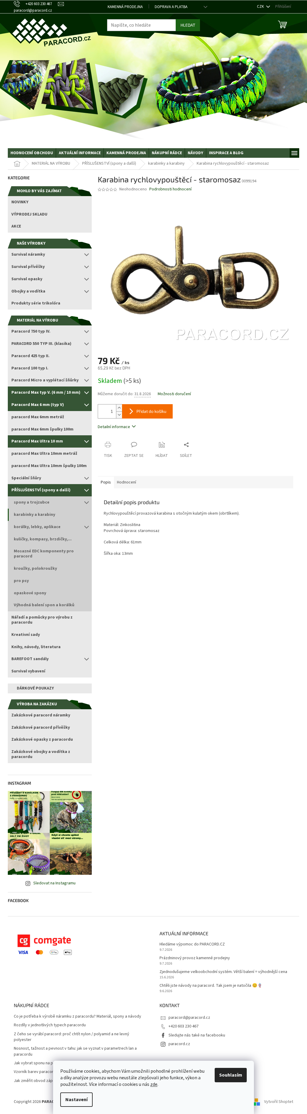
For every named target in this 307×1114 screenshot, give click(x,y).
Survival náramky (28, 254)
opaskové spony (30, 593)
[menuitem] (32, 153)
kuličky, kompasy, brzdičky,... (43, 539)
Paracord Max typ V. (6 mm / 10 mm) (45, 392)
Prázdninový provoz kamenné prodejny (194, 958)
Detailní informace (114, 427)
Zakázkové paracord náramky (40, 715)
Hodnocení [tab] (126, 482)
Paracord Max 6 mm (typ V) (37, 405)
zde (153, 1084)
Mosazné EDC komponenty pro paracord (44, 553)
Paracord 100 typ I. (29, 368)
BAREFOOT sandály (30, 659)
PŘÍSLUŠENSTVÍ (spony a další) (40, 490)
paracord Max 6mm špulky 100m (42, 429)
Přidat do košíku (151, 411)
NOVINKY (19, 202)
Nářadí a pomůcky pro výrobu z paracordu (42, 619)
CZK (261, 6)
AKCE (16, 226)
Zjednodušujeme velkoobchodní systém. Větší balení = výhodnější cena (223, 972)
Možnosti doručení (174, 394)
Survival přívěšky (28, 267)
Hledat (187, 25)
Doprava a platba (171, 7)
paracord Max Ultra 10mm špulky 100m (49, 466)
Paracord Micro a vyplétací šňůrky (45, 380)
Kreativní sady (25, 635)
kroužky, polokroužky (35, 569)
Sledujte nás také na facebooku (196, 1035)
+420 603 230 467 (183, 1026)
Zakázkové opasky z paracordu (42, 739)
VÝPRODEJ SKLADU (29, 214)
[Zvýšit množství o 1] (119, 407)
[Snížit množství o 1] (119, 414)
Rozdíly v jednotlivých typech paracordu (50, 1025)
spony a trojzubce (31, 502)
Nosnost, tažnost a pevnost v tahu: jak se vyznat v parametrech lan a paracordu (75, 1051)
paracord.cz (179, 1044)
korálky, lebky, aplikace (37, 527)
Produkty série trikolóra (35, 303)
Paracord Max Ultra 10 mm (37, 441)
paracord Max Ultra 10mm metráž (44, 454)
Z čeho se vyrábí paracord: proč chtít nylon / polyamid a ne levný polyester (71, 1037)
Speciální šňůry (26, 478)
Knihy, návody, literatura (36, 647)
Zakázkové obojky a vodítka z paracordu (40, 754)
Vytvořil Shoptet (278, 1102)
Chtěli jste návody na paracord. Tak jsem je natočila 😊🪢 (210, 986)
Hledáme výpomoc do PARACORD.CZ (192, 944)
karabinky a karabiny (34, 515)
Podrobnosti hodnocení (170, 189)
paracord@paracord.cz (189, 1018)
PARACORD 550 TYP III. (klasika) (41, 344)
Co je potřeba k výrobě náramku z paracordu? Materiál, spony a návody (77, 1016)
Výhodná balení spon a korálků (44, 605)
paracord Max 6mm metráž (37, 417)
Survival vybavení (28, 671)
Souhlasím (230, 1075)
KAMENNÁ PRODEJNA (125, 7)
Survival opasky (26, 279)
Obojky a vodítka (28, 291)
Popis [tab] (106, 482)
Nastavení (76, 1099)
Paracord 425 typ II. (30, 356)
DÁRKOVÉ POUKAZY (35, 688)
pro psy (21, 581)
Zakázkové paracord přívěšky (40, 727)
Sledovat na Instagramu (54, 883)
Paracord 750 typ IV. (30, 331)
